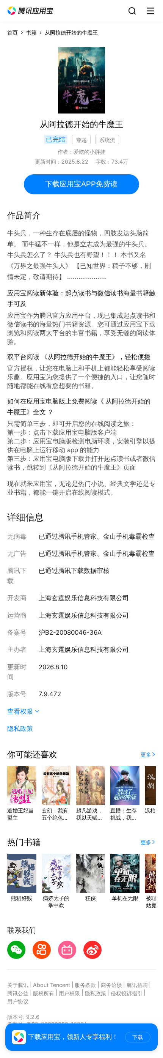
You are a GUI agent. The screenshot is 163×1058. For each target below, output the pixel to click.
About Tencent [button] (51, 985)
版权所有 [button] (43, 993)
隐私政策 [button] (20, 728)
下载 (137, 1037)
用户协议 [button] (17, 1001)
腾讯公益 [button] (17, 993)
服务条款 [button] (85, 985)
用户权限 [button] (69, 993)
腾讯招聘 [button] (137, 985)
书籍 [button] (31, 32)
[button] (30, 10)
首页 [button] (12, 32)
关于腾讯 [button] (17, 985)
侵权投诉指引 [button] (127, 993)
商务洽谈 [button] (111, 985)
